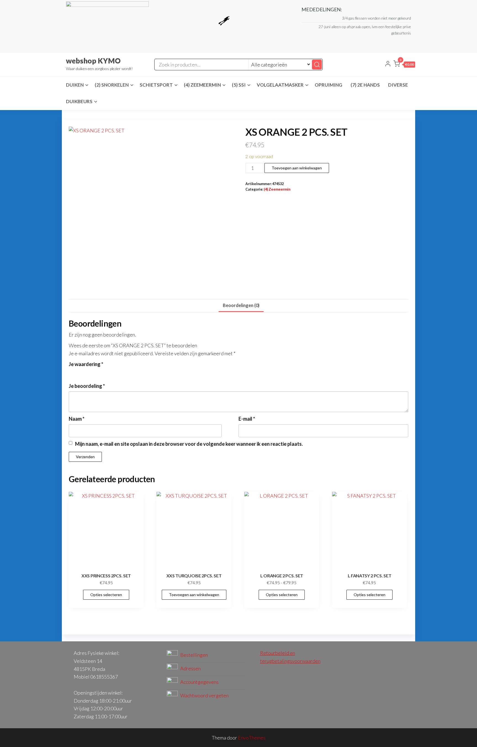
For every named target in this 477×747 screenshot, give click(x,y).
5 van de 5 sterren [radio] (102, 372)
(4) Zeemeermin (202, 85)
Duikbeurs (79, 101)
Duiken (75, 85)
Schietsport (156, 85)
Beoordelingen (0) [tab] (241, 305)
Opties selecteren (106, 594)
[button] (404, 64)
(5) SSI (239, 85)
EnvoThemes (252, 738)
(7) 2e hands (365, 85)
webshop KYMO (93, 60)
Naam (76, 419)
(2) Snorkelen (112, 85)
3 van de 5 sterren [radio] (87, 372)
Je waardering (86, 364)
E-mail (247, 419)
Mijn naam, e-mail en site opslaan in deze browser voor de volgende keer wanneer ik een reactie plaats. (189, 444)
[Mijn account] (388, 64)
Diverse (398, 85)
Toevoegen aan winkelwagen (297, 168)
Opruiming (328, 85)
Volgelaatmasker (280, 85)
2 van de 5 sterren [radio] (79, 372)
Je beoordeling (87, 386)
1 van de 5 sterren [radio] (72, 372)
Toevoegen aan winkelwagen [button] (194, 594)
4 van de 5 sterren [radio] (94, 372)
